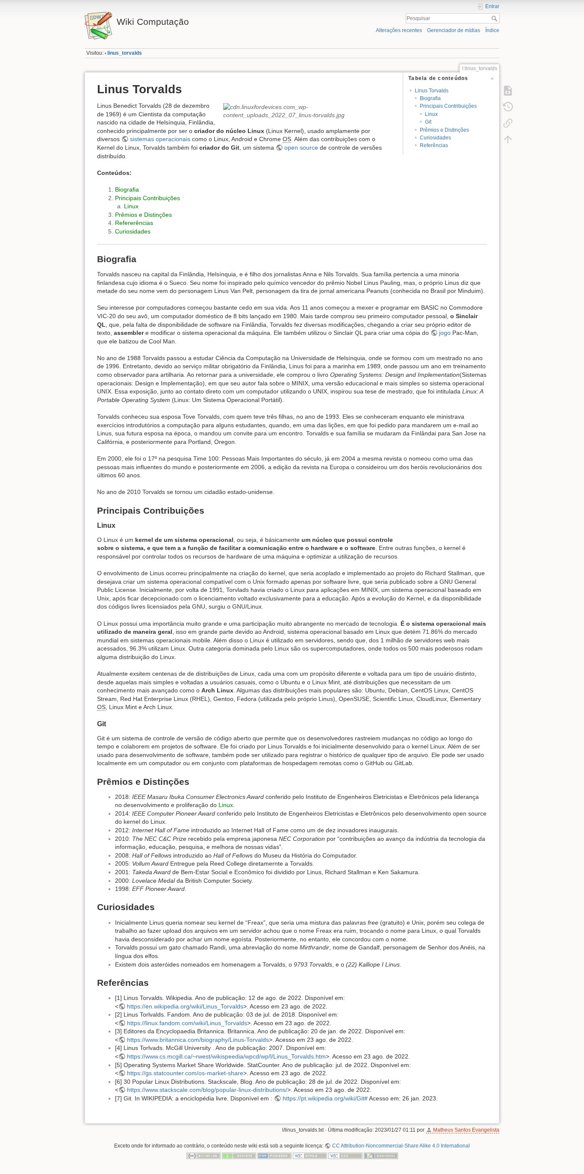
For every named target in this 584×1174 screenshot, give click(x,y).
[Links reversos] (508, 123)
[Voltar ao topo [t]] (508, 139)
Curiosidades (435, 138)
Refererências (134, 222)
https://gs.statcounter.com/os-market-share (185, 1073)
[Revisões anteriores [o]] (508, 107)
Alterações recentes (399, 30)
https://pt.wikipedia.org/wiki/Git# (325, 1098)
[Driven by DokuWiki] (381, 1156)
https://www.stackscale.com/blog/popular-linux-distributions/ (207, 1089)
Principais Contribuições (448, 106)
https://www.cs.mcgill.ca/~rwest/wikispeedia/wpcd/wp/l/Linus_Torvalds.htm (226, 1056)
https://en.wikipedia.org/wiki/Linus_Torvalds (185, 1006)
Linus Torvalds (431, 91)
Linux (431, 114)
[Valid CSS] (345, 1156)
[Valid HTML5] (310, 1156)
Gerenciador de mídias (453, 30)
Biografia (430, 98)
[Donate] (239, 1156)
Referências (434, 145)
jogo (445, 332)
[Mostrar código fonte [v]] (508, 91)
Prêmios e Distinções (444, 130)
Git (428, 122)
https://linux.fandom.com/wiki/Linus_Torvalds (187, 1023)
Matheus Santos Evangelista (466, 1130)
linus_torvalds (124, 53)
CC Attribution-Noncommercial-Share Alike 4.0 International (400, 1146)
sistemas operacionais (160, 139)
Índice (492, 30)
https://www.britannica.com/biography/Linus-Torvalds (198, 1039)
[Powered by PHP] (274, 1156)
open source (301, 147)
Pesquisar (495, 18)
